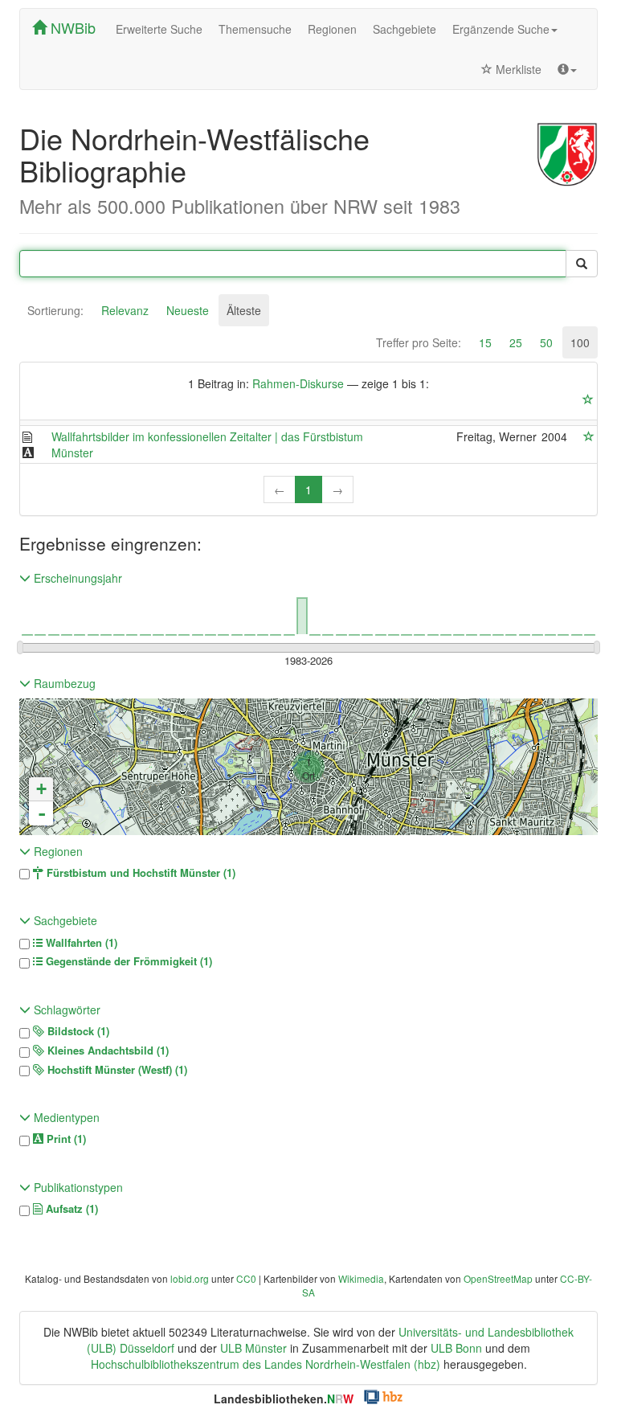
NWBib (71, 27)
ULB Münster (253, 1348)
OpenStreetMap (498, 1278)
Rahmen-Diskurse (298, 383)
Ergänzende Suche (501, 29)
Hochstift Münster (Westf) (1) (115, 1070)
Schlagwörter (65, 1009)
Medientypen (65, 1117)
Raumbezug (63, 683)
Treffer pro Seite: (418, 342)
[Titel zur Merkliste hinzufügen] (589, 436)
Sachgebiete (404, 29)
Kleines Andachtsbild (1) (106, 1050)
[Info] (567, 69)
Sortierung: (55, 310)
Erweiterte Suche (159, 29)
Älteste (244, 310)
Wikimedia (361, 1278)
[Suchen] (582, 263)
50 (546, 342)
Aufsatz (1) (70, 1209)
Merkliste (516, 69)
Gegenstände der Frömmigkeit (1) (127, 961)
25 (515, 342)
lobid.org (189, 1278)
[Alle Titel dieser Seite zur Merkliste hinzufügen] (588, 399)
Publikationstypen (77, 1187)
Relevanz (125, 310)
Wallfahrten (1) (80, 943)
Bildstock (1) (76, 1031)
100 (580, 342)
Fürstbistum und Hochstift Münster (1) (139, 873)
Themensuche (255, 29)
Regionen (332, 29)
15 (485, 342)
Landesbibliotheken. (283, 1398)
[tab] (55, 310)
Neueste (187, 310)
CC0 (246, 1278)
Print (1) (64, 1139)
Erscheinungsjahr (76, 578)
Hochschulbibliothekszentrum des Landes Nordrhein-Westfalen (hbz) (265, 1364)
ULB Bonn (456, 1348)
